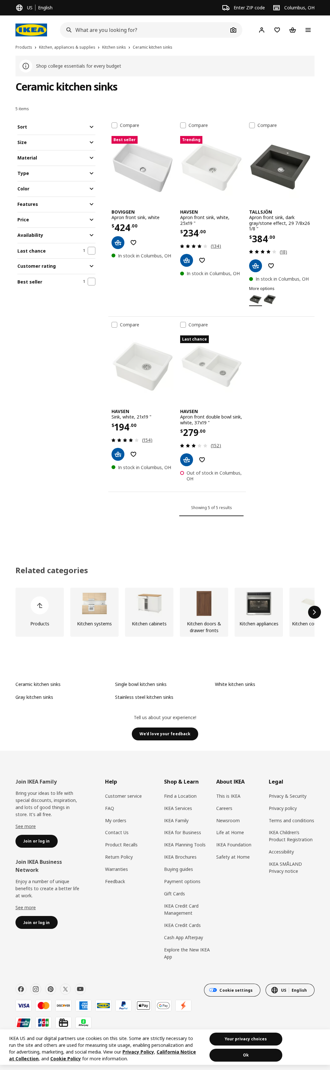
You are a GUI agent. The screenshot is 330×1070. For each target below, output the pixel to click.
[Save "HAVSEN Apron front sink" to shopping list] (202, 260)
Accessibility (281, 852)
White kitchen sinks (235, 684)
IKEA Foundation (233, 845)
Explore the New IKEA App (187, 953)
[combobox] (144, 30)
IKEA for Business (182, 832)
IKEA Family (176, 820)
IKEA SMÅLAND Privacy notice (285, 867)
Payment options (182, 881)
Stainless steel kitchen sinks (144, 697)
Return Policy (119, 857)
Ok (246, 1055)
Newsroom (228, 820)
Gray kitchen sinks (34, 697)
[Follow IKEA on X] (65, 989)
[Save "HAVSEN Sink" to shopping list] (133, 454)
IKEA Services (178, 808)
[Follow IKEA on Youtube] (80, 989)
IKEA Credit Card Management (181, 909)
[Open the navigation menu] (308, 30)
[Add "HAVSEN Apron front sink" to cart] (186, 260)
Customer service (123, 796)
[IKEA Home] (31, 30)
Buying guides (178, 869)
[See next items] (314, 612)
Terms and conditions (291, 820)
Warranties (116, 869)
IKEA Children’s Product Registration (291, 836)
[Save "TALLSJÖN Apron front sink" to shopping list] (271, 265)
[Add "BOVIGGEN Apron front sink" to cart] (118, 242)
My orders (115, 820)
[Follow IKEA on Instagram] (35, 989)
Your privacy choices (246, 1039)
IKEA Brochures (180, 857)
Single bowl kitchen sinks (141, 684)
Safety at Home (233, 857)
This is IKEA (228, 796)
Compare (129, 125)
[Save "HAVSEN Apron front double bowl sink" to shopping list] (202, 459)
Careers (224, 808)
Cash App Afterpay (183, 937)
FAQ (109, 808)
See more (25, 826)
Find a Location (180, 796)
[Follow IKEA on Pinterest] (50, 989)
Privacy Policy (138, 1052)
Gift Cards (174, 894)
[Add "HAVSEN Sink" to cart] (118, 454)
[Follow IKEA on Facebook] (20, 989)
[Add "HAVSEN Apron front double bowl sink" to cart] (186, 459)
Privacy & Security (287, 796)
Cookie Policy (65, 1059)
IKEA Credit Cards (182, 925)
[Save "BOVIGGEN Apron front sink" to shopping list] (133, 242)
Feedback (115, 881)
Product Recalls (121, 845)
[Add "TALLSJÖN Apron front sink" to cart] (255, 265)
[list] (165, 612)
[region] (165, 1047)
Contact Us (117, 832)
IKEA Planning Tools (185, 845)
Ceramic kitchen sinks (38, 684)
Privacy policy (283, 808)
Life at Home (230, 832)
